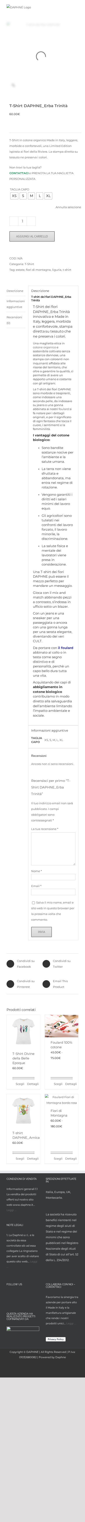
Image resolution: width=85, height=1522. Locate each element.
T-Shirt (29, 264)
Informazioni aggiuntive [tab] (16, 304)
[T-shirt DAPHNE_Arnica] (23, 1111)
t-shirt (67, 269)
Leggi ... (11, 1210)
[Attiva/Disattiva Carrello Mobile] (69, 7)
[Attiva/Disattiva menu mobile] (76, 7)
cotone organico (44, 347)
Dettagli (30, 1084)
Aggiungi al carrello (32, 236)
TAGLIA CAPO (19, 189)
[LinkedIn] (25, 1295)
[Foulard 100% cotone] (61, 1026)
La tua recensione (44, 829)
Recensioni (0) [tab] (14, 320)
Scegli (19, 1084)
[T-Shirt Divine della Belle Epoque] (23, 1031)
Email (36, 886)
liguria (56, 269)
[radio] (14, 196)
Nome (36, 871)
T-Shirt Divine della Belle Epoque (23, 1058)
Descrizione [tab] (15, 291)
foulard (64, 409)
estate (20, 269)
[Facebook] (9, 1295)
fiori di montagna (38, 269)
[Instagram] (17, 1295)
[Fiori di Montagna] (61, 1100)
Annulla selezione (68, 207)
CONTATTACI (19, 173)
